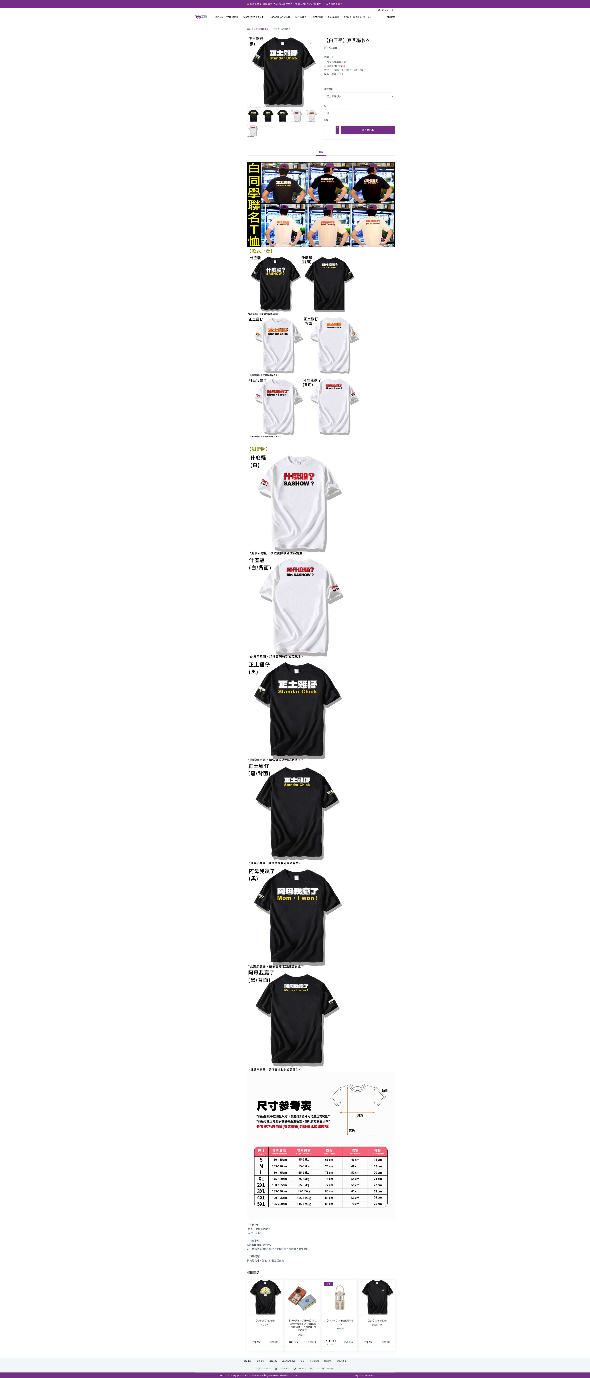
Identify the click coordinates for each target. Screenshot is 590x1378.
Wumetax (368, 1375)
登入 (302, 1361)
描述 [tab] (321, 152)
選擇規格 (273, 1342)
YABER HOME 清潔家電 (253, 17)
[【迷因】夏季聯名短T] (377, 1297)
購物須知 (260, 1361)
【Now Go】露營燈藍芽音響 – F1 (340, 1322)
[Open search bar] (393, 10)
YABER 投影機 (232, 17)
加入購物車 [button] (311, 1342)
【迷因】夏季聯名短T (377, 1320)
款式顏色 (328, 89)
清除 (326, 120)
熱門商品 (219, 17)
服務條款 (328, 1361)
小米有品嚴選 (317, 17)
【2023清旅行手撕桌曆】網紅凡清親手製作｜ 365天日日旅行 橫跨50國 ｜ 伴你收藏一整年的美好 (302, 1325)
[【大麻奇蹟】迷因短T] (265, 1297)
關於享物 (247, 1361)
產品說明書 (341, 1361)
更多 (370, 17)
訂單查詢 (391, 17)
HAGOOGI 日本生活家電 (279, 17)
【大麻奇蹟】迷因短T (265, 1320)
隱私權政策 (314, 1361)
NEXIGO (347, 17)
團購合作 (273, 1361)
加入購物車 (368, 129)
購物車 (385, 10)
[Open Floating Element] (579, 1370)
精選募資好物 (359, 17)
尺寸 (326, 105)
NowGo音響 (333, 17)
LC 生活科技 (300, 17)
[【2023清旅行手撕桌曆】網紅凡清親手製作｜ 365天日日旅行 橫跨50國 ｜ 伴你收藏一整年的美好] (302, 1297)
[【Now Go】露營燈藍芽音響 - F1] (339, 1297)
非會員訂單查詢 (288, 1361)
